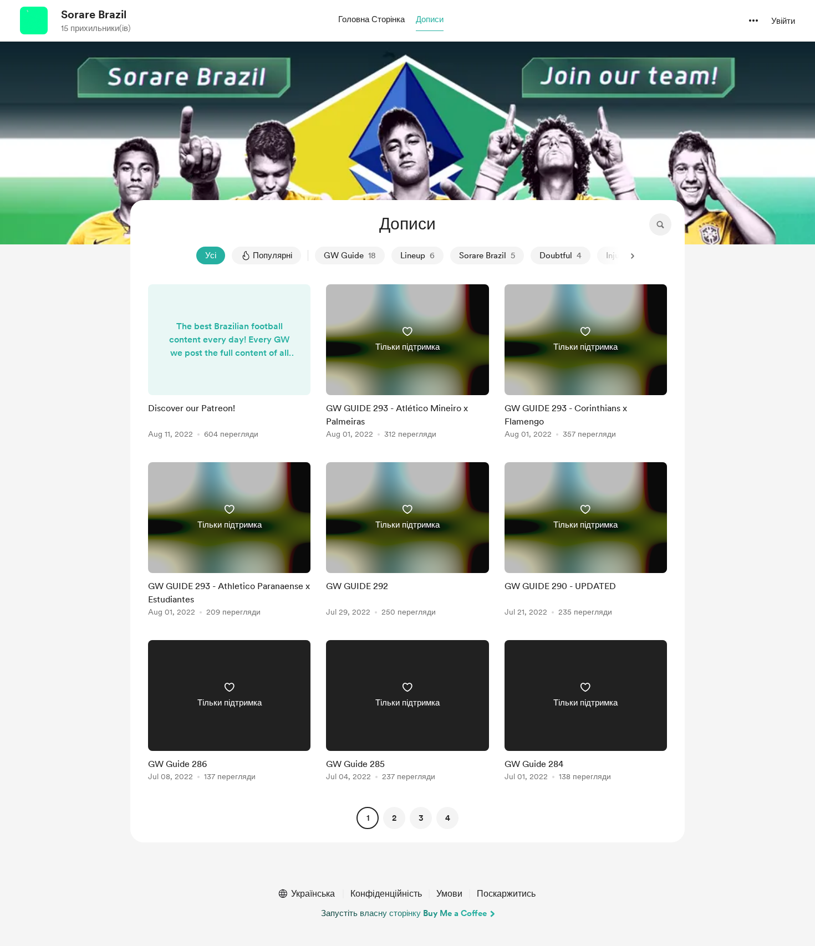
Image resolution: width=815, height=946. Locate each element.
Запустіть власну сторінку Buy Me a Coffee (404, 913)
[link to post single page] (229, 363)
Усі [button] (210, 255)
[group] (229, 363)
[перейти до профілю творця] (34, 20)
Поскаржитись (506, 893)
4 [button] (447, 818)
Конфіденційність (386, 893)
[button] (371, 20)
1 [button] (367, 818)
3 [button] (421, 818)
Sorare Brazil (93, 14)
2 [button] (394, 818)
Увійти (783, 21)
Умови (449, 893)
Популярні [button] (272, 255)
